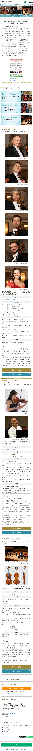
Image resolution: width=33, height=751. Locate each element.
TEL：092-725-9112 (8, 713)
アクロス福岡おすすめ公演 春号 (14, 79)
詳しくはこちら (6, 693)
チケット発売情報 (16, 374)
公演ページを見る (16, 370)
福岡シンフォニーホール (8, 299)
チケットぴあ (7, 729)
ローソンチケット (8, 731)
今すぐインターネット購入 (16, 688)
